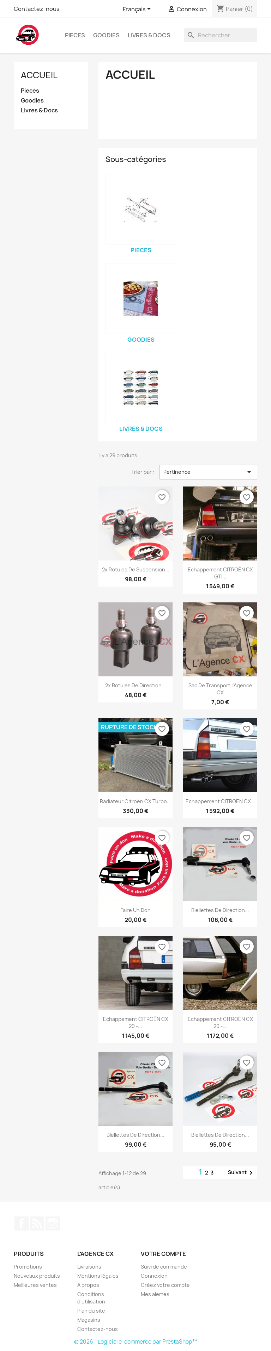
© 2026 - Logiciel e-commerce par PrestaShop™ (135, 1341)
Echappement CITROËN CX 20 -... (135, 1022)
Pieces (75, 35)
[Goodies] (141, 299)
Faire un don (135, 910)
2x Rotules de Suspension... (135, 569)
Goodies (106, 35)
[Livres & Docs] (141, 388)
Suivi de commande (164, 1266)
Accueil (39, 75)
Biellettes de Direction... (220, 910)
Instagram (53, 1223)
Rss (37, 1223)
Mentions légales (98, 1275)
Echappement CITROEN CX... (220, 801)
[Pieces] (141, 209)
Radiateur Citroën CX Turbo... (135, 801)
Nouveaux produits (37, 1275)
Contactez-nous (37, 9)
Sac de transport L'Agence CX (220, 689)
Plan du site (91, 1310)
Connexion (154, 1275)
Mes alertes (155, 1294)
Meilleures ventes (35, 1285)
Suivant (241, 1173)
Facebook (21, 1223)
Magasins (88, 1319)
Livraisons (89, 1266)
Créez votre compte (165, 1285)
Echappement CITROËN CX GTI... (220, 573)
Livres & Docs (149, 35)
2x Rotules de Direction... (135, 685)
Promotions (28, 1266)
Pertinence (208, 472)
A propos (88, 1285)
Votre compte (163, 1254)
